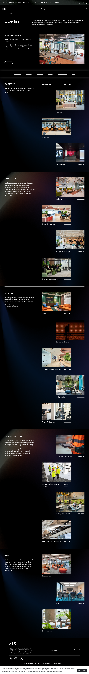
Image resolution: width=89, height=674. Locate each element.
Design (50, 74)
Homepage (7, 13)
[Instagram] (15, 658)
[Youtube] (21, 658)
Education (17, 74)
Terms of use (46, 663)
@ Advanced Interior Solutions (32, 663)
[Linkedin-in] (10, 658)
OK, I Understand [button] (82, 670)
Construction (62, 74)
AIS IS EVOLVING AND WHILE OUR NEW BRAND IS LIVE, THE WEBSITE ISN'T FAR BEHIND (33, 2)
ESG (73, 74)
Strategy (40, 74)
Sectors (28, 74)
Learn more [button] (59, 671)
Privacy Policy (57, 663)
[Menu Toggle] (86, 9)
